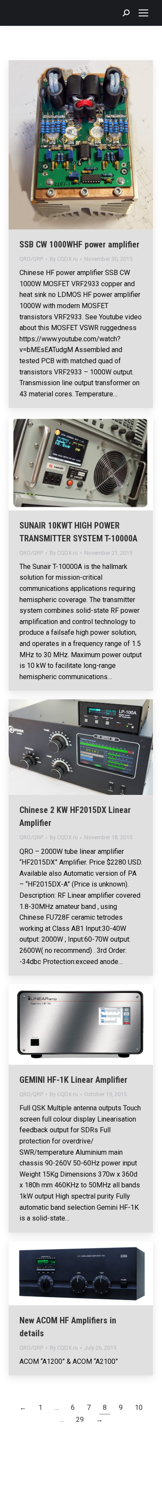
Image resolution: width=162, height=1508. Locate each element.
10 (139, 1407)
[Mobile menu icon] (143, 13)
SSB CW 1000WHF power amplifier (79, 244)
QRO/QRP (31, 259)
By (64, 259)
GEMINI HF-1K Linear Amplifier (73, 1080)
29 (80, 1419)
